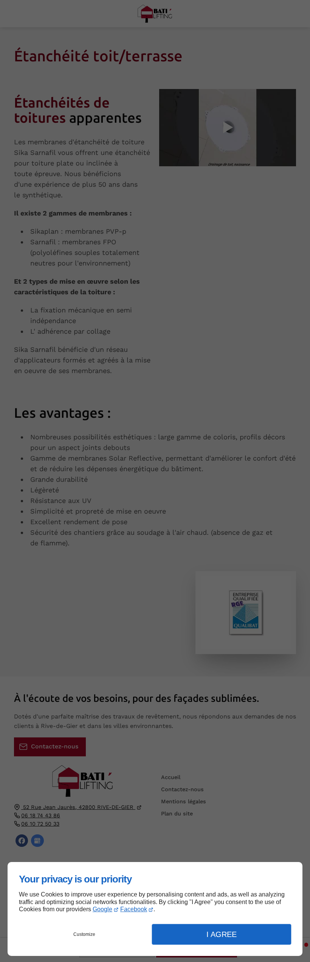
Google (102, 909)
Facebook (133, 909)
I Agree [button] (221, 934)
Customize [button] (84, 934)
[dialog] (155, 909)
